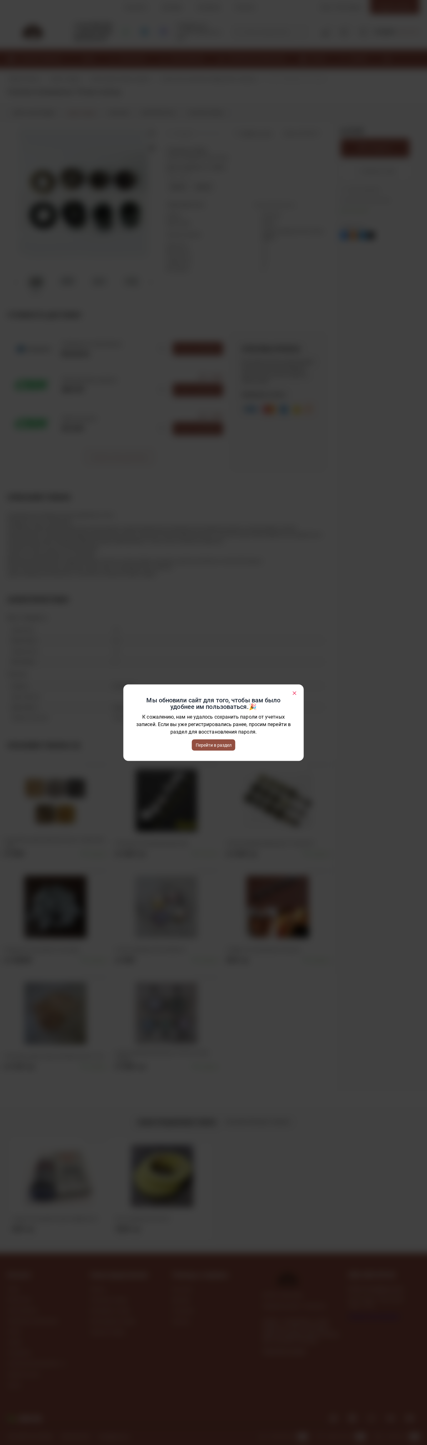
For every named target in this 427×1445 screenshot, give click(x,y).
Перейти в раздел (214, 744)
